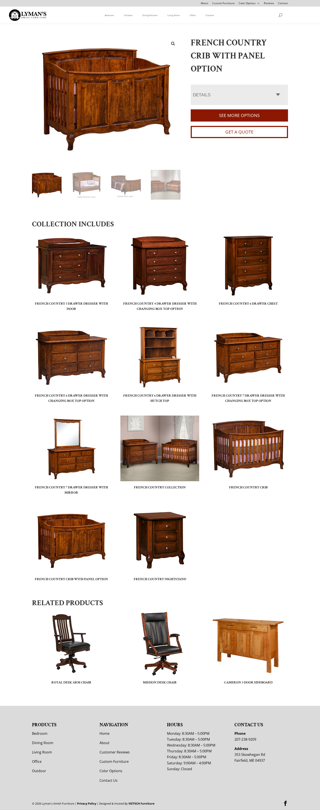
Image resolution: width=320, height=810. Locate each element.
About (204, 3)
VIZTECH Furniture (141, 803)
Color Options (247, 3)
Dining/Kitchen (150, 15)
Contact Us (108, 780)
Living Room (173, 15)
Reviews (269, 3)
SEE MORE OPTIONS (239, 115)
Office (193, 15)
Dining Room (42, 742)
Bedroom (109, 15)
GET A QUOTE (239, 132)
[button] (173, 44)
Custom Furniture (223, 3)
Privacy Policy (86, 803)
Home (104, 733)
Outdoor (209, 15)
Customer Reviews (114, 752)
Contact (283, 3)
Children (128, 15)
